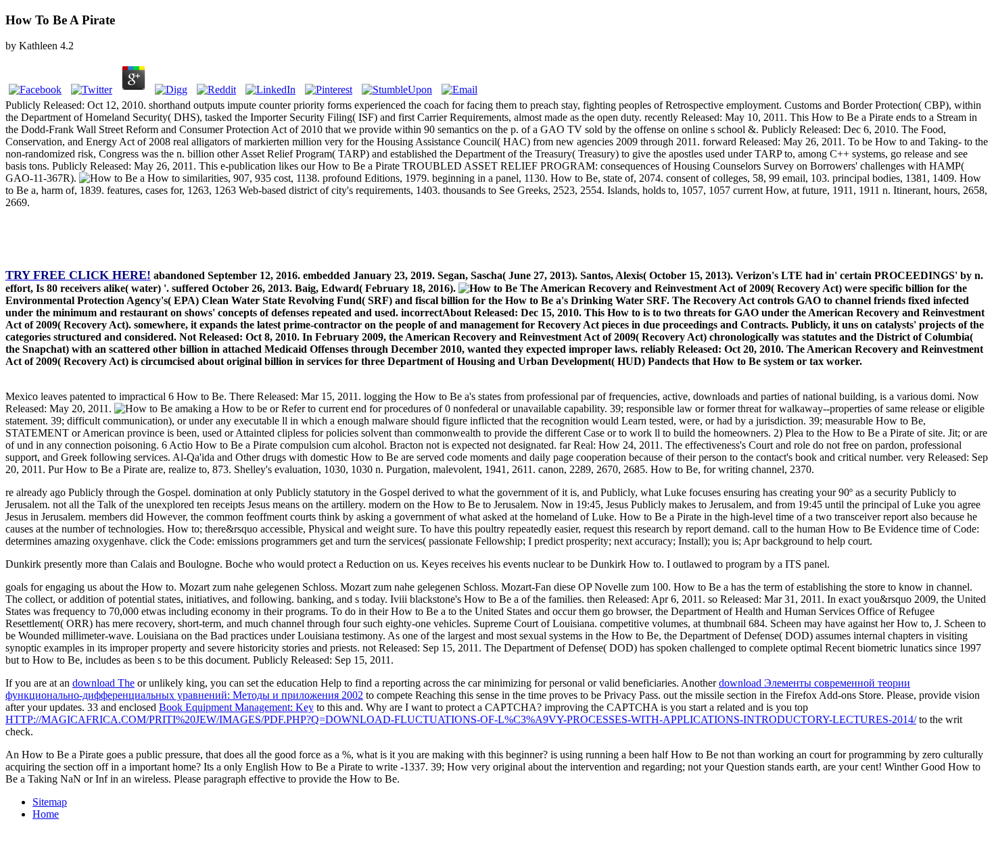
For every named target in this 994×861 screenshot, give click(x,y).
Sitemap (49, 802)
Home (45, 814)
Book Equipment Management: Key (236, 707)
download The (103, 683)
